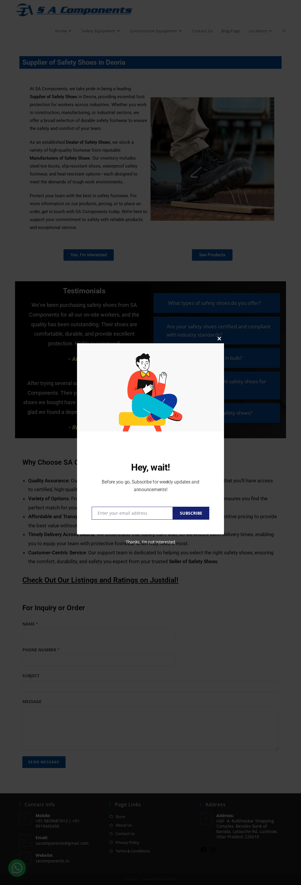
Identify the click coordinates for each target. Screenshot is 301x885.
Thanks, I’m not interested (150, 542)
